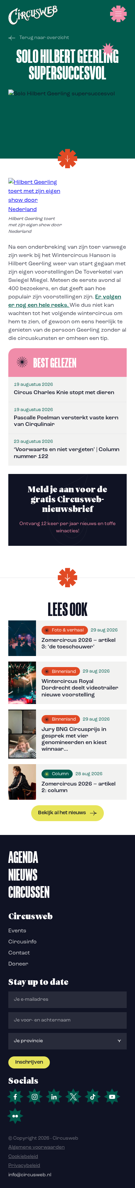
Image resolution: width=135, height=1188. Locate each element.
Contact (19, 953)
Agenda (23, 857)
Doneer (18, 964)
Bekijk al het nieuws (62, 813)
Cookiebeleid (23, 1156)
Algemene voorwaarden (36, 1147)
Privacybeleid (24, 1165)
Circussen (29, 892)
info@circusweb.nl (29, 1175)
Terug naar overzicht (44, 37)
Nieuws (22, 874)
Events (17, 931)
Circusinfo (22, 942)
